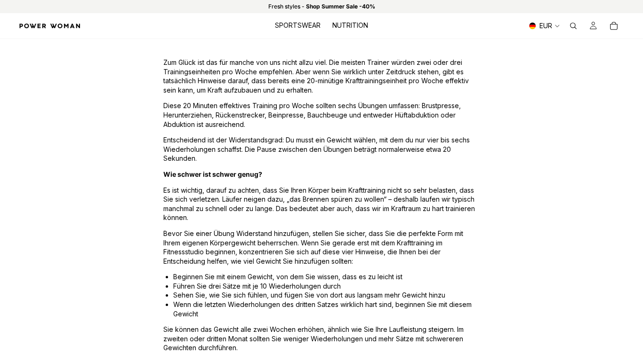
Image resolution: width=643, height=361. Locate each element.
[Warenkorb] (613, 26)
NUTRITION (350, 25)
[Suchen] (573, 26)
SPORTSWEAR (298, 25)
